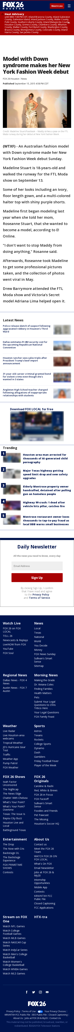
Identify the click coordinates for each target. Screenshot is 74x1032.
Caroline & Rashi (43, 786)
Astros (38, 731)
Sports (39, 726)
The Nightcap (10, 789)
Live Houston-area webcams (13, 737)
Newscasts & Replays (15, 640)
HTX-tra (40, 917)
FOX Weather (10, 767)
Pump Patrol (10, 763)
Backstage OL (11, 853)
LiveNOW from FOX (14, 644)
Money (38, 649)
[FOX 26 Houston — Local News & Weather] (13, 5)
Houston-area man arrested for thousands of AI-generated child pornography (45, 458)
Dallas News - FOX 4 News (15, 681)
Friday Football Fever (46, 761)
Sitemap (39, 666)
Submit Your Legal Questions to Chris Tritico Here (45, 705)
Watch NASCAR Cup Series (14, 944)
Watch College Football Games (12, 932)
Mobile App (40, 887)
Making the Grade (44, 680)
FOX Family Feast (44, 716)
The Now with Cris (13, 848)
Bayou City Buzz (12, 818)
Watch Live (57, 6)
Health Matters (43, 693)
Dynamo (39, 748)
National (39, 637)
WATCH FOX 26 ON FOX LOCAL (45, 857)
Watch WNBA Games (15, 969)
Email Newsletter (44, 868)
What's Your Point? (14, 802)
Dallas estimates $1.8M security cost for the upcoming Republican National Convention (25, 344)
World (37, 641)
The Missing (41, 819)
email (47, 992)
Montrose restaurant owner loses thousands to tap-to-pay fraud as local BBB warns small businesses (46, 520)
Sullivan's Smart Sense (43, 660)
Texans (38, 735)
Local (37, 628)
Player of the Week (45, 765)
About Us (41, 839)
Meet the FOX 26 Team (44, 850)
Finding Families (43, 688)
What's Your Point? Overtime (14, 808)
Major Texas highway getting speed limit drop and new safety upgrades (45, 474)
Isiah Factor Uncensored (10, 783)
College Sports (42, 744)
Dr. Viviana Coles (44, 684)
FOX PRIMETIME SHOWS (12, 866)
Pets (36, 697)
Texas (37, 632)
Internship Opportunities (42, 881)
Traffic (6, 754)
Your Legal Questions (46, 712)
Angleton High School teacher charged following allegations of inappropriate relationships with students (25, 392)
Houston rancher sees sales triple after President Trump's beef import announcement (25, 360)
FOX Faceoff (41, 799)
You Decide (40, 645)
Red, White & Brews (45, 790)
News (24, 78)
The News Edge (12, 793)
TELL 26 (7, 636)
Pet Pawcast (41, 815)
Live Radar (9, 731)
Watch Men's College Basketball (15, 955)
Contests (8, 872)
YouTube (8, 648)
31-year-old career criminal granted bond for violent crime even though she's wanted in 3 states (27, 376)
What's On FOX (43, 863)
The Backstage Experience (11, 858)
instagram (40, 992)
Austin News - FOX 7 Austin (15, 689)
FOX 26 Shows (14, 776)
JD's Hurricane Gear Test (14, 748)
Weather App (10, 759)
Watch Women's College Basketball (13, 963)
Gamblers (39, 756)
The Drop (8, 844)
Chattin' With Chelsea (15, 798)
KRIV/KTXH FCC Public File (43, 897)
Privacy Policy (41, 594)
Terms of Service (39, 597)
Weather (10, 726)
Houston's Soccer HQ (46, 823)
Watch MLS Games (14, 973)
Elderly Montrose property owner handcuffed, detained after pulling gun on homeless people (47, 490)
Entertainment (15, 839)
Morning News (46, 675)
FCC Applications (44, 907)
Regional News (15, 675)
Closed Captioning (44, 903)
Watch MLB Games (14, 938)
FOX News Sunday (45, 654)
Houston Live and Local (13, 824)
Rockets (38, 739)
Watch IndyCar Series (15, 950)
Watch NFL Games (14, 926)
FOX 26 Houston (11, 78)
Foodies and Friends (46, 810)
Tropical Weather (13, 742)
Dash (37, 752)
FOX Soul (8, 653)
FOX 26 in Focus (43, 794)
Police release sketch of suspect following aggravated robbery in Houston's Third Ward (26, 328)
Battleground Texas (14, 830)
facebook (27, 992)
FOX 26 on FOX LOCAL (12, 630)
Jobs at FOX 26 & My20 (44, 874)
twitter (33, 992)
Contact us (40, 844)
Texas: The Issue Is (14, 814)
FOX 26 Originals (41, 778)
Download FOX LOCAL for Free (31, 409)
